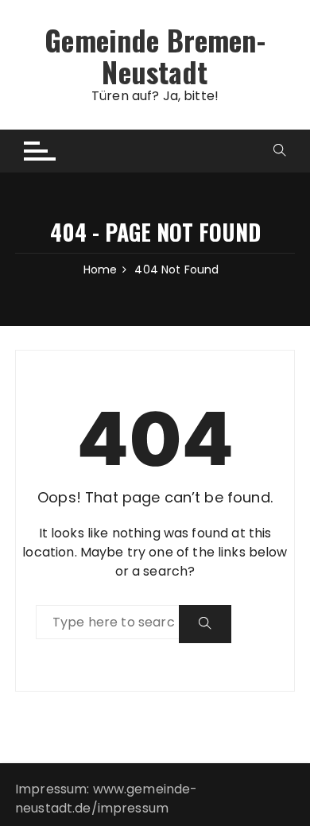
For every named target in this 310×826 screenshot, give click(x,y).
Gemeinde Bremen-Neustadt (155, 55)
